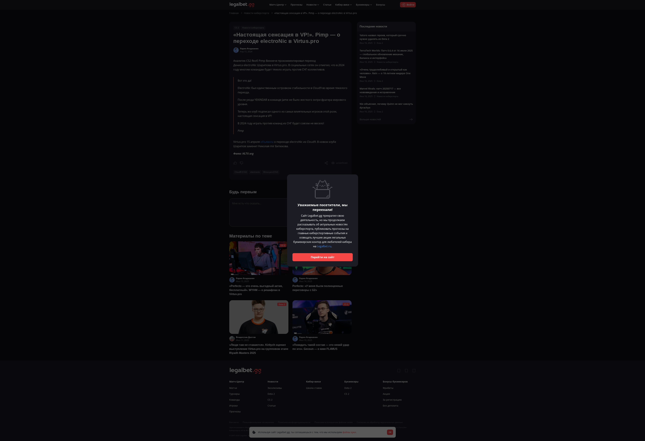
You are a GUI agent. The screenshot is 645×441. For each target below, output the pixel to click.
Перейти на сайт (322, 257)
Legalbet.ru (324, 246)
